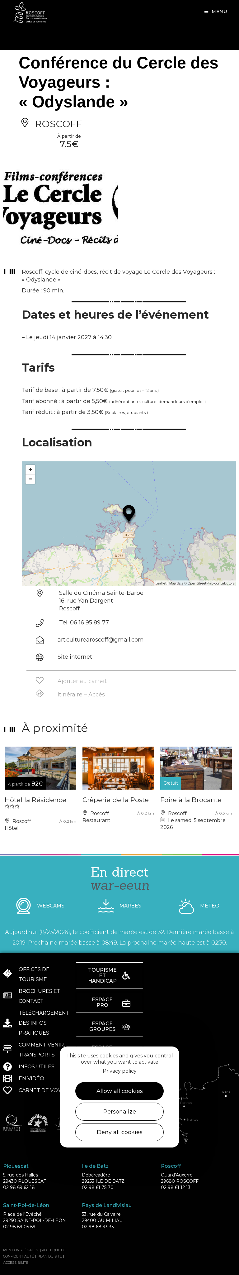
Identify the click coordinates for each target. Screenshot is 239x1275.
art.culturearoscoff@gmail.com (101, 639)
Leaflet (161, 583)
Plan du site (50, 1256)
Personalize (119, 1111)
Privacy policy (120, 1071)
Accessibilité (15, 1262)
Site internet (75, 656)
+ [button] (30, 469)
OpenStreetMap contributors (211, 583)
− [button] (30, 479)
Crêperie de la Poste (115, 800)
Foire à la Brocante (191, 800)
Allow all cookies (119, 1091)
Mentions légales (20, 1250)
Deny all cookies (120, 1132)
